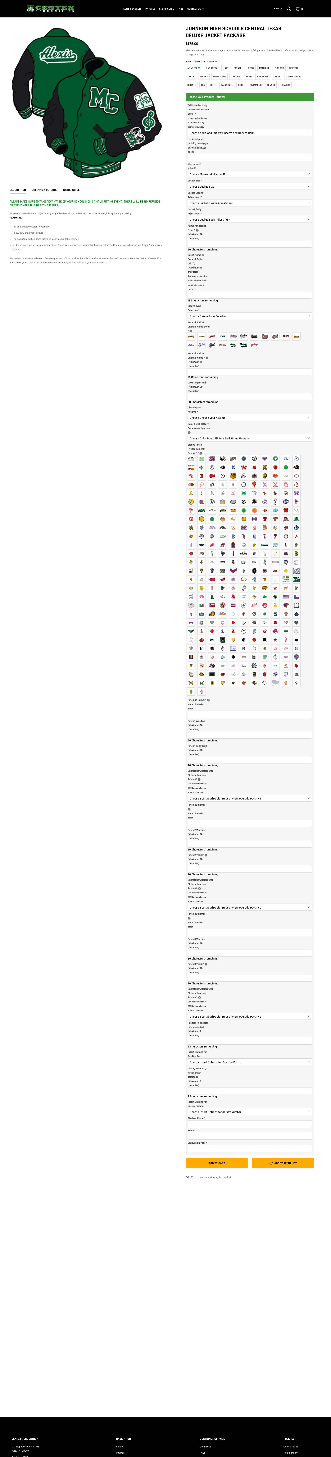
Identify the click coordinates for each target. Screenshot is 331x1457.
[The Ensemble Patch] (202, 536)
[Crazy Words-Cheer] (255, 562)
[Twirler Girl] (255, 579)
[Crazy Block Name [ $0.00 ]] (202, 336)
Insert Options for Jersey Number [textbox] (197, 1104)
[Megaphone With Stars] (223, 579)
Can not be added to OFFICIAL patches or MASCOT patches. (197, 897)
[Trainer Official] (192, 519)
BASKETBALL (213, 68)
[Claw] (255, 614)
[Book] (297, 605)
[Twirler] (265, 579)
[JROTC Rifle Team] (244, 683)
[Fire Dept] (234, 622)
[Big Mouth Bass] (287, 605)
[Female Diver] (297, 501)
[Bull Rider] (244, 588)
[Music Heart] (223, 553)
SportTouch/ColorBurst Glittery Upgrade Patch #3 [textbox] (200, 999)
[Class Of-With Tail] (234, 458)
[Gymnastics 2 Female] (202, 493)
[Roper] (234, 596)
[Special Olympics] (265, 501)
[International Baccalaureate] (234, 657)
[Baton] (276, 562)
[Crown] (297, 614)
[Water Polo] (244, 519)
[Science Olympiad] (223, 665)
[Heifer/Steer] (287, 588)
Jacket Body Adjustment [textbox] (195, 211)
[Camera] (202, 614)
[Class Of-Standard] (202, 458)
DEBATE (191, 85)
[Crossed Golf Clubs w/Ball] (276, 484)
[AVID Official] (234, 648)
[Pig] (202, 596)
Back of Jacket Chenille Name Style (200, 327)
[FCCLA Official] (287, 648)
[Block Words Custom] (287, 579)
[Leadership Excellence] (213, 683)
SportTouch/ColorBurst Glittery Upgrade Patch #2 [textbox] (200, 890)
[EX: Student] (190, 331)
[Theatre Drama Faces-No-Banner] (297, 665)
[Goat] (276, 588)
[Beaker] (276, 605)
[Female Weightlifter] (265, 519)
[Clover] (265, 614)
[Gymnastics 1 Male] (213, 493)
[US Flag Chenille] (287, 596)
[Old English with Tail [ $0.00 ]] (234, 336)
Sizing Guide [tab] (71, 190)
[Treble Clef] (202, 562)
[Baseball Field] (265, 467)
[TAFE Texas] (276, 665)
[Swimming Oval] (287, 501)
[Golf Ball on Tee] (255, 484)
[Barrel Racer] (234, 588)
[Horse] (297, 588)
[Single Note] (276, 553)
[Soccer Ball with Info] (255, 501)
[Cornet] (202, 545)
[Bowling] (234, 476)
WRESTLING (219, 76)
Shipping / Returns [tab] (44, 190)
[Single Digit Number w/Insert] (265, 527)
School (119, 1446)
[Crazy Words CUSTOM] (276, 579)
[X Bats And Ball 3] (255, 467)
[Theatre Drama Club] (202, 674)
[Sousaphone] (297, 553)
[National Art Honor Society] (287, 657)
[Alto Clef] (234, 536)
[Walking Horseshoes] (297, 683)
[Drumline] (244, 545)
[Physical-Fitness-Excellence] (234, 579)
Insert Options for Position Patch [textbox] (197, 1054)
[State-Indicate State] (276, 683)
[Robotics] (213, 665)
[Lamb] (192, 596)
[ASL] (223, 648)
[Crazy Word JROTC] (223, 674)
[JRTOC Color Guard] (223, 683)
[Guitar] (287, 545)
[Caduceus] (192, 614)
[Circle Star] (244, 614)
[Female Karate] (265, 493)
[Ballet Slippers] (265, 562)
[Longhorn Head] (192, 631)
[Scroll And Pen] (223, 639)
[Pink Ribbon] (255, 631)
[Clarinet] (192, 545)
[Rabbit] (223, 596)
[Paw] (213, 631)
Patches (150, 9)
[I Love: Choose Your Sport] (192, 467)
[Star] (276, 639)
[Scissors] (213, 639)
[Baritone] (255, 536)
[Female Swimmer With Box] (223, 510)
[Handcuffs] (287, 622)
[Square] (265, 639)
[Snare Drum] (287, 553)
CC (226, 68)
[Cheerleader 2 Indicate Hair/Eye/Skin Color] (213, 570)
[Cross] (287, 614)
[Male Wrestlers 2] (202, 527)
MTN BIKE (264, 68)
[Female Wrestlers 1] (287, 519)
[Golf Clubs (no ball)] (265, 484)
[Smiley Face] (244, 639)
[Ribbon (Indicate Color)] (192, 639)
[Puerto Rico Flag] (213, 605)
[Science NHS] (192, 665)
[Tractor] (265, 596)
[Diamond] (213, 622)
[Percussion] (244, 553)
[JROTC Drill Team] (234, 683)
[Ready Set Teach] (276, 631)
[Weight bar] (255, 519)
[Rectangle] (287, 631)
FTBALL (237, 68)
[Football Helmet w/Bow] (213, 484)
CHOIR (277, 76)
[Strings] (192, 562)
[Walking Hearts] (287, 683)
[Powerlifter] (223, 501)
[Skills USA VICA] (244, 665)
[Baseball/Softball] (213, 467)
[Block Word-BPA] (297, 579)
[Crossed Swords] (202, 683)
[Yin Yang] (202, 648)
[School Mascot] (192, 458)
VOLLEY (204, 76)
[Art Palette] (255, 605)
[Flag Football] (223, 484)
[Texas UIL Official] (297, 458)
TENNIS (271, 85)
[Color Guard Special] (297, 570)
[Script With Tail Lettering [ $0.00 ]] (265, 336)
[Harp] (297, 545)
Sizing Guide (166, 9)
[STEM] (255, 665)
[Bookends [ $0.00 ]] (223, 345)
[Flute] (265, 545)
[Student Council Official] (265, 665)
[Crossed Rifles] (192, 683)
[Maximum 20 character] (200, 750)
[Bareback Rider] (223, 588)
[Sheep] (244, 596)
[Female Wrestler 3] (213, 527)
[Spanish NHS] (202, 665)
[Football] (297, 476)
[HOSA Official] (213, 657)
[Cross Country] (276, 476)
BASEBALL (262, 76)
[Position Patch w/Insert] (213, 501)
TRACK (191, 76)
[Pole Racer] (213, 596)
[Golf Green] (297, 484)
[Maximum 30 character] (200, 232)
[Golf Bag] (287, 484)
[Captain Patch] (244, 476)
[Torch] (287, 639)
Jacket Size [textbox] (195, 180)
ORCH (241, 85)
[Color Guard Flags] (287, 570)
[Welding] (192, 648)
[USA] (297, 639)
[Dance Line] (265, 570)
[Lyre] (192, 553)
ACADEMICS (194, 68)
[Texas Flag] (297, 596)
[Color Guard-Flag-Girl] (244, 570)
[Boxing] (213, 476)
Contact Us (194, 9)
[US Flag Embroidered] (234, 605)
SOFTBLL (293, 68)
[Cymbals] (213, 545)
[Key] (244, 657)
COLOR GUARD (294, 76)
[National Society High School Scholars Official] (297, 657)
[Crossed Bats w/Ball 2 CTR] (244, 467)
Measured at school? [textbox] (194, 166)
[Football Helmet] (202, 484)
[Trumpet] (223, 562)
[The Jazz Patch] (192, 536)
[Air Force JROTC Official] (244, 674)
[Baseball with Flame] (223, 467)
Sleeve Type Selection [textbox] (194, 308)
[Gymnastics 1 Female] (192, 493)
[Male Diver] (192, 510)
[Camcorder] (213, 614)
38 (192, 1177)
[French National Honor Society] (192, 657)
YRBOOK (235, 76)
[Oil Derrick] (202, 631)
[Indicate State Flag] (192, 605)
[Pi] (244, 631)
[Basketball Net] (192, 476)
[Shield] (234, 639)
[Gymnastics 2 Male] (223, 493)
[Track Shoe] (297, 510)
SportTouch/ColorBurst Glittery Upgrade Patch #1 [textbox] (200, 781)
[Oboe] (234, 553)
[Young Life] (213, 648)
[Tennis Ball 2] (255, 510)
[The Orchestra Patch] (213, 536)
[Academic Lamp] (265, 458)
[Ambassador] (213, 588)
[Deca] (202, 622)
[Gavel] (265, 622)
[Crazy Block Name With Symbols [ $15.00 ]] (213, 336)
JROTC (250, 68)
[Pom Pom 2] (244, 579)
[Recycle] (297, 631)
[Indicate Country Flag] (223, 605)
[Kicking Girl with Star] (202, 579)
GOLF (213, 85)
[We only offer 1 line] (207, 357)
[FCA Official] (255, 476)
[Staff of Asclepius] (276, 501)
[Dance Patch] (255, 570)
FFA (203, 85)
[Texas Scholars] (287, 665)
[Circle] (234, 614)
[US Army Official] (255, 674)
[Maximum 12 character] (198, 272)
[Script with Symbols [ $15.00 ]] (202, 345)
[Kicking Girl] (192, 579)
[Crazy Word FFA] (192, 588)
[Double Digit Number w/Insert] (244, 527)
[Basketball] (287, 467)
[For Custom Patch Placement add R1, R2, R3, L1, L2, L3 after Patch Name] (208, 700)
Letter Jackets (132, 9)
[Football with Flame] (192, 484)
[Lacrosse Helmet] (287, 493)
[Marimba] (202, 553)
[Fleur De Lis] (244, 622)
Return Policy (290, 1452)
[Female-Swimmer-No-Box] (202, 510)
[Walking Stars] (202, 691)
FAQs (181, 9)
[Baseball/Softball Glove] (276, 467)
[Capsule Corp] (244, 648)
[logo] (51, 8)
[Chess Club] (255, 648)
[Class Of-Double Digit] (213, 458)
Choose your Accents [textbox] (194, 410)
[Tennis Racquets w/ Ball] (276, 510)
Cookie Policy (290, 1446)
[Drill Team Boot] (297, 562)
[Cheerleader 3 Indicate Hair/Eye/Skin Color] (223, 570)
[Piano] (255, 553)
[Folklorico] (255, 622)
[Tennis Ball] (244, 510)
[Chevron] (234, 570)
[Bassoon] (297, 536)
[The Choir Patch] (287, 527)
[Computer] (276, 614)
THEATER (285, 85)
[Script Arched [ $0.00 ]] (192, 345)
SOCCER (279, 68)
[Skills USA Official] (234, 665)
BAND (249, 76)
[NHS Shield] (276, 657)
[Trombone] (213, 562)
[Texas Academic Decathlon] (276, 458)
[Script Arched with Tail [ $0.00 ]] (234, 345)
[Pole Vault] (192, 501)
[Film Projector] (223, 622)
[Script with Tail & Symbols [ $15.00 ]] (213, 345)
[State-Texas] (265, 683)
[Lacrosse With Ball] (297, 493)
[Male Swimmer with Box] (234, 510)
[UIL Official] (287, 458)
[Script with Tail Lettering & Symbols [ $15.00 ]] (276, 336)
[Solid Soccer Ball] (244, 501)
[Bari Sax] (244, 536)
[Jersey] (255, 493)
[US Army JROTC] (265, 674)
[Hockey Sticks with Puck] (234, 493)
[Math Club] (255, 657)
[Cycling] (287, 476)
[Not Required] (205, 746)
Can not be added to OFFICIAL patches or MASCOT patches (197, 788)
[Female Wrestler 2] (192, 527)
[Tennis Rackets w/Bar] (287, 510)
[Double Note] (223, 545)
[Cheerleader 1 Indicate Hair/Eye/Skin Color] (202, 570)
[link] (289, 8)
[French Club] (297, 648)
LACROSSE (227, 85)
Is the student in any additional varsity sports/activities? (197, 122)
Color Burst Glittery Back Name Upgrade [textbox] (200, 426)
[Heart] (297, 622)
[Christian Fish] (223, 614)
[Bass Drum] (287, 536)
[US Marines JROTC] (276, 674)
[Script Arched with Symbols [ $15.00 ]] (255, 345)
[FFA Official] (202, 588)
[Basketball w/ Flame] (297, 467)
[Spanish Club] (255, 639)
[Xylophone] (244, 562)
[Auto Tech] (265, 605)
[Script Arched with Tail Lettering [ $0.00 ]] (244, 345)
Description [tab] (18, 190)
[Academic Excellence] (244, 458)
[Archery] (202, 467)
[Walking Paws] (192, 691)
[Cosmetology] (265, 648)
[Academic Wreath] (255, 458)
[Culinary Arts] (276, 648)
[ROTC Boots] (297, 674)
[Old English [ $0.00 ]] (223, 336)
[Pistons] (265, 631)
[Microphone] (213, 553)
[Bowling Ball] (223, 476)
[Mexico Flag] (202, 605)
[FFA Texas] (255, 596)
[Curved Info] (192, 622)
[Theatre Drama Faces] (192, 674)
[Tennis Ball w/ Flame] (265, 510)
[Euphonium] (255, 545)
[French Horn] (276, 545)
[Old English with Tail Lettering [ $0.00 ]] (244, 336)
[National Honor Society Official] (265, 657)
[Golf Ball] (244, 484)
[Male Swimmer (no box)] (213, 510)
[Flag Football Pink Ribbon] (234, 484)
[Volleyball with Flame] (234, 519)
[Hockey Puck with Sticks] (244, 493)
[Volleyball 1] (202, 519)
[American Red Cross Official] (244, 605)
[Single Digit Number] (255, 527)
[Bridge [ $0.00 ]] (192, 336)
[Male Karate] (276, 493)
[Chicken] (255, 588)
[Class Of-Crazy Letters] (223, 458)
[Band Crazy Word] (223, 536)
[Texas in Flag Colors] (255, 683)
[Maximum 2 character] (198, 1029)
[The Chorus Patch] (297, 527)
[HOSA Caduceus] (223, 657)
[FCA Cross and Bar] (265, 476)
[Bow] (287, 562)
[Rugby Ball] (234, 501)
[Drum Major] (234, 545)
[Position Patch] (202, 501)
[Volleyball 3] (223, 519)
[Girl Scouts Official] (202, 657)
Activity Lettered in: (202, 61)
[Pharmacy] (234, 631)
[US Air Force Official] (234, 674)
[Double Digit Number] (234, 527)
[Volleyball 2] (213, 519)
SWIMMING (256, 85)
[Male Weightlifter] (276, 519)
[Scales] (202, 639)
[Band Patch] (276, 527)
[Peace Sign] (223, 631)
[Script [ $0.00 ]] (297, 336)
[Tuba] (234, 562)
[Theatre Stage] (213, 674)
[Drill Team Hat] (276, 570)
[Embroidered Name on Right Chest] (197, 230)
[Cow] (265, 588)
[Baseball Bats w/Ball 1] (234, 467)
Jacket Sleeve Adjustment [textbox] (195, 195)
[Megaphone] (213, 579)
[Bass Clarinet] (265, 536)
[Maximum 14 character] (200, 359)
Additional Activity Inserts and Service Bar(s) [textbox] (198, 116)
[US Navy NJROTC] (287, 674)
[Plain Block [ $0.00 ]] (287, 336)
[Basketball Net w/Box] (202, 476)
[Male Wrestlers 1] (297, 519)
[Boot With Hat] (192, 570)
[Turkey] (276, 596)
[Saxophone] (265, 553)
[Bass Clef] (276, 536)
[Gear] (276, 622)
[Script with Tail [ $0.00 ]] (255, 336)
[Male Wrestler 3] (223, 527)
